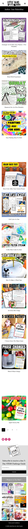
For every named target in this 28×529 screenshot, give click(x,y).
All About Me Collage (14, 310)
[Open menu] (24, 3)
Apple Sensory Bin (14, 422)
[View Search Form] (3, 3)
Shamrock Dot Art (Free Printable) (14, 107)
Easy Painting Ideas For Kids (14, 138)
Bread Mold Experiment (14, 77)
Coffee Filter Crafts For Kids (14, 250)
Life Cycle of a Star (14, 219)
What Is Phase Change (14, 371)
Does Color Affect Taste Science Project (14, 189)
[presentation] (14, 30)
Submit (14, 472)
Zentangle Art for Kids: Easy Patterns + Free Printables (14, 45)
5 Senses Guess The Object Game (14, 341)
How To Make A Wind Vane (14, 280)
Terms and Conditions (14, 522)
